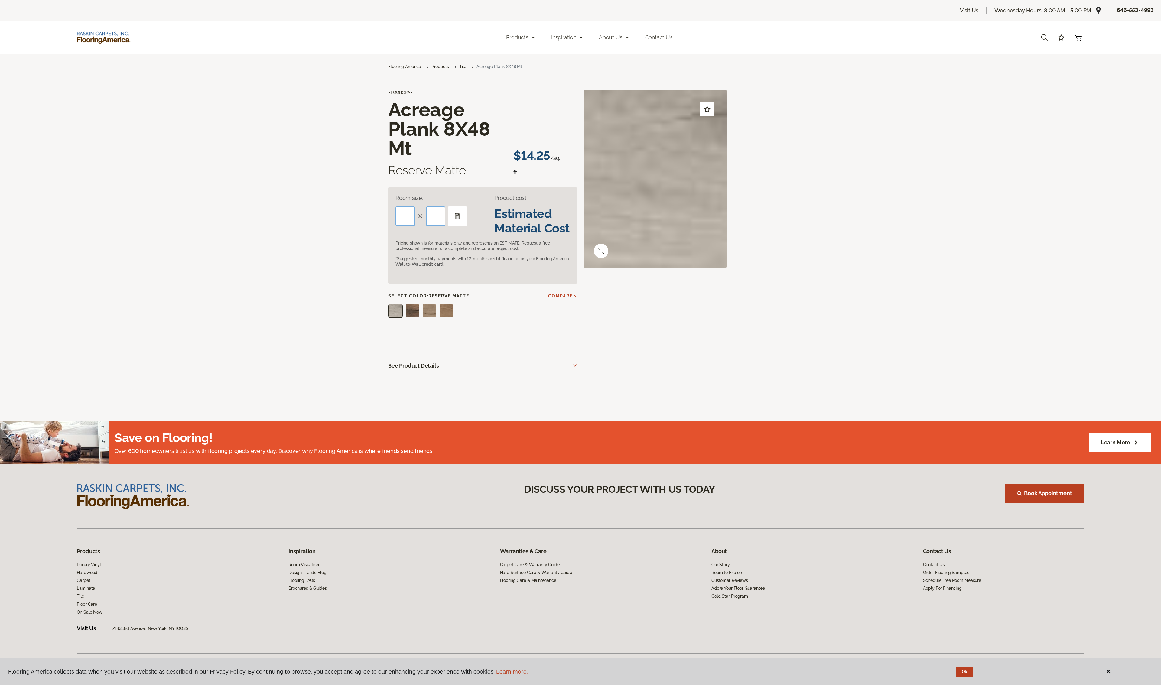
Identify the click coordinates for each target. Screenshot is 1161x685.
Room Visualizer (304, 564)
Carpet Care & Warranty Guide (530, 564)
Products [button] (517, 37)
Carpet (83, 580)
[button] (1044, 37)
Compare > (562, 296)
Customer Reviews (729, 580)
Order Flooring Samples (946, 572)
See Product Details (413, 365)
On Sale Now (89, 612)
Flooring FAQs (301, 580)
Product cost (510, 198)
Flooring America (404, 66)
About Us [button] (611, 37)
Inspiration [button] (563, 37)
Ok (965, 671)
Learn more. (512, 671)
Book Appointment (1048, 493)
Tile (462, 66)
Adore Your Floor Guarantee (738, 588)
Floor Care (87, 604)
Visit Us (969, 10)
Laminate (86, 588)
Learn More (1115, 442)
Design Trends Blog (307, 572)
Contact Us (659, 37)
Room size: (409, 198)
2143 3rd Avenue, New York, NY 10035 (150, 628)
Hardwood (87, 572)
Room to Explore (727, 572)
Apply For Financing (942, 588)
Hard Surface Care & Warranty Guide (536, 572)
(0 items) (1078, 37)
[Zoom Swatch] (601, 251)
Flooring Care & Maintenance (528, 580)
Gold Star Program (729, 596)
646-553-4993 (1135, 10)
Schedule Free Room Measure (952, 580)
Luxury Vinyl (89, 564)
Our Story (720, 564)
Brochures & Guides (307, 588)
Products (440, 66)
